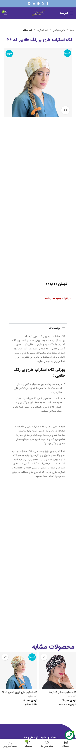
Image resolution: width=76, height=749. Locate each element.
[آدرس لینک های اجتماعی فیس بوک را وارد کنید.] (47, 3)
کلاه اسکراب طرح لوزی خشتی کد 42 (19, 692)
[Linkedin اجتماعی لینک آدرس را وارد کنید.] (34, 3)
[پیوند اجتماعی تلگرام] (29, 3)
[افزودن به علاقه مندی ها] (44, 657)
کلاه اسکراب (43, 30)
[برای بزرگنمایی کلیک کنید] (65, 110)
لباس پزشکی (59, 30)
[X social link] (43, 3)
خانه (72, 30)
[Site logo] (38, 13)
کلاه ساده (27, 30)
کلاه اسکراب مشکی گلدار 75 (62, 692)
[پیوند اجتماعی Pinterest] (38, 3)
